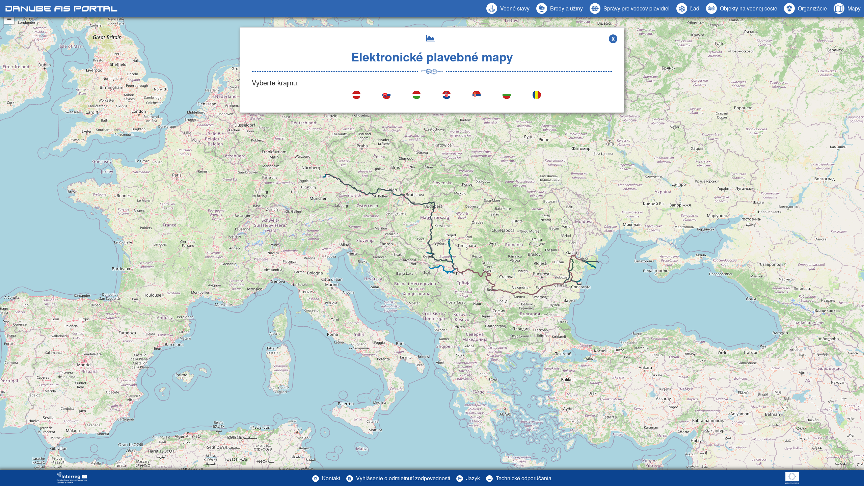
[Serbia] (477, 96)
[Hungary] (417, 96)
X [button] (613, 38)
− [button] (9, 19)
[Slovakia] (387, 96)
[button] (742, 8)
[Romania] (537, 96)
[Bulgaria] (507, 96)
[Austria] (357, 96)
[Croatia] (447, 96)
